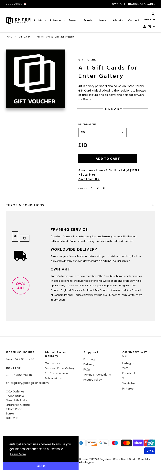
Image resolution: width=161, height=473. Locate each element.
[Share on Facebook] (91, 188)
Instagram (129, 363)
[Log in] (144, 26)
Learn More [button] (18, 454)
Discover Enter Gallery (60, 368)
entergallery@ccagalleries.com (27, 383)
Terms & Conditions (97, 375)
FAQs (86, 369)
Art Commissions (56, 373)
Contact (133, 20)
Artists (38, 20)
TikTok (126, 368)
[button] (149, 19)
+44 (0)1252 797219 (19, 375)
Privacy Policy (92, 380)
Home (9, 36)
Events (87, 20)
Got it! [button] (41, 466)
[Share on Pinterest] (104, 188)
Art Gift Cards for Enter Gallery (108, 71)
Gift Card (24, 36)
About (117, 20)
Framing (89, 359)
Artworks (56, 20)
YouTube (128, 383)
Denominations (87, 124)
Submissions (53, 378)
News (102, 20)
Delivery (88, 364)
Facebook (129, 373)
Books (73, 20)
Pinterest (128, 388)
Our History (52, 363)
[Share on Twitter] (97, 188)
